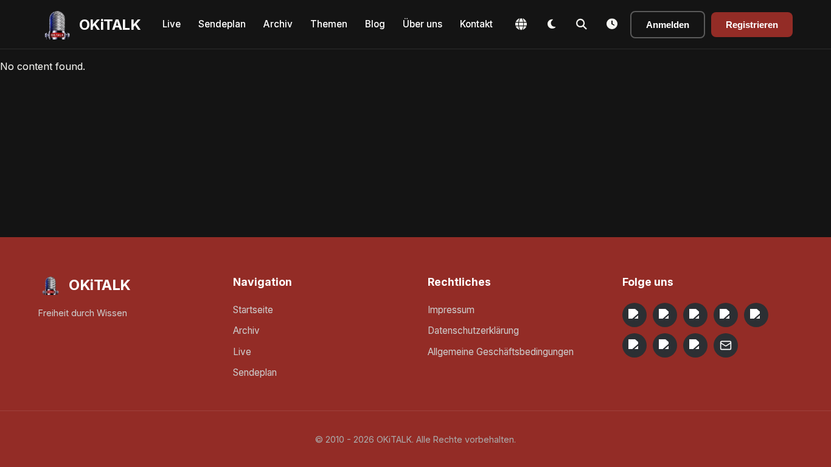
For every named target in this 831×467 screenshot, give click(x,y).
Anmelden (667, 24)
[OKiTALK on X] (695, 345)
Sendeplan (222, 24)
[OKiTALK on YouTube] (634, 345)
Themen (328, 24)
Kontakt (476, 24)
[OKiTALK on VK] (726, 315)
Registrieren (752, 24)
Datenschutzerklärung (473, 330)
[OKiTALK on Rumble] (665, 345)
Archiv (278, 24)
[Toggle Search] (581, 24)
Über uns (422, 24)
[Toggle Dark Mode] (551, 24)
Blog (375, 24)
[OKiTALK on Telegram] (634, 315)
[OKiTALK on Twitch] (756, 315)
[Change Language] (521, 24)
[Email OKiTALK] (726, 345)
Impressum (451, 310)
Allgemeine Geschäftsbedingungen (501, 352)
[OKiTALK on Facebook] (665, 315)
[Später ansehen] (612, 24)
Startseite (253, 310)
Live (171, 24)
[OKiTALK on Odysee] (695, 315)
